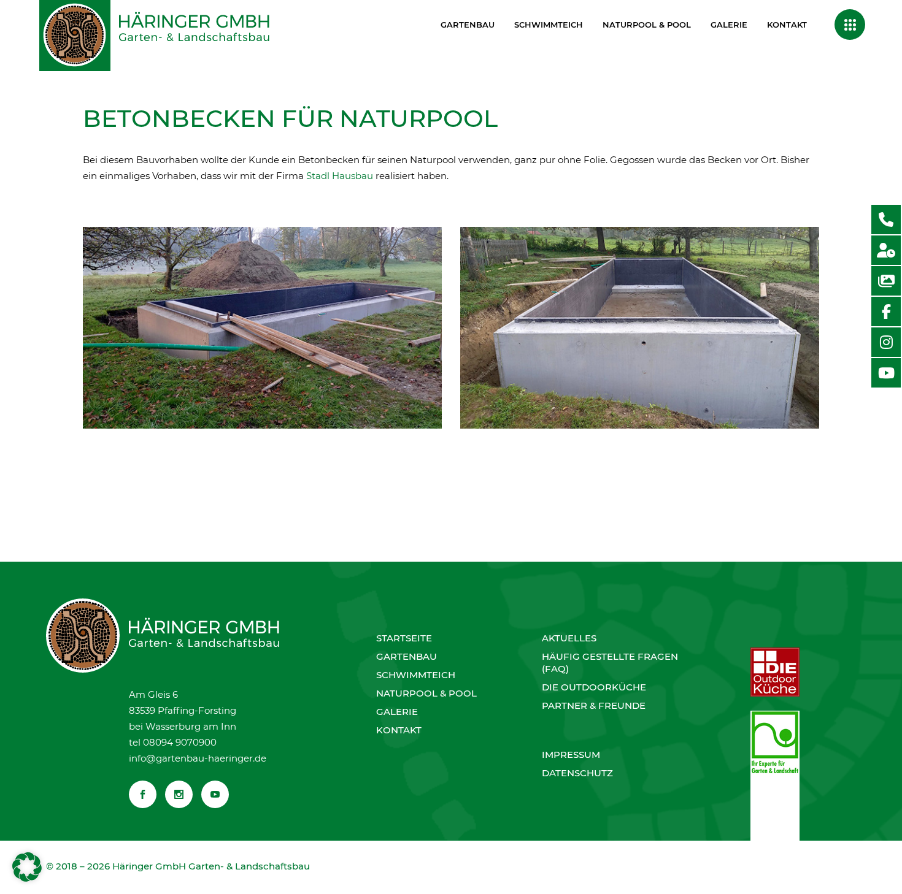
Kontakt (399, 730)
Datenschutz (577, 773)
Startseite (404, 638)
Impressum (571, 754)
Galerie (397, 711)
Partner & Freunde (594, 705)
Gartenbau (406, 656)
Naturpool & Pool (426, 693)
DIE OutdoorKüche (594, 687)
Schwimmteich (415, 675)
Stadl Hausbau (339, 175)
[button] (27, 867)
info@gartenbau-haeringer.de (197, 758)
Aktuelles (569, 638)
